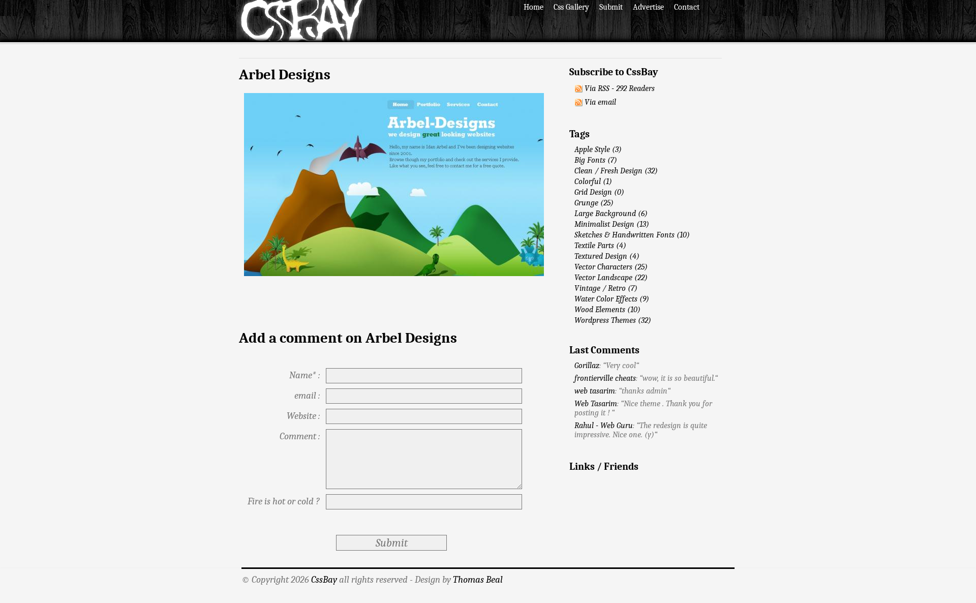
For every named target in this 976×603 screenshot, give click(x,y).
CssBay (324, 579)
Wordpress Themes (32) (612, 320)
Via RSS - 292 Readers (620, 88)
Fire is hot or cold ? (284, 501)
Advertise (648, 7)
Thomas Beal (478, 579)
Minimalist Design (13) (611, 224)
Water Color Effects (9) (611, 299)
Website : (303, 415)
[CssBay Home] (301, 40)
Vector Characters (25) (611, 267)
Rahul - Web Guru (603, 425)
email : (307, 395)
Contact (686, 7)
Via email (600, 102)
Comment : (300, 436)
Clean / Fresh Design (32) (616, 170)
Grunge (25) (594, 202)
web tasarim (594, 391)
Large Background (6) (611, 213)
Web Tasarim (595, 403)
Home (533, 7)
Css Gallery (571, 7)
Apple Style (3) (598, 149)
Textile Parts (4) (600, 245)
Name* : (304, 375)
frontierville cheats (605, 378)
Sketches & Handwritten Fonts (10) (632, 234)
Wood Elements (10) (607, 309)
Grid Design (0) (599, 192)
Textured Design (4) (606, 256)
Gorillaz (586, 365)
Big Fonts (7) (595, 160)
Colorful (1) (593, 181)
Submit (611, 7)
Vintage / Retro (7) (605, 288)
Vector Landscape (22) (611, 277)
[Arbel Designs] (394, 274)
